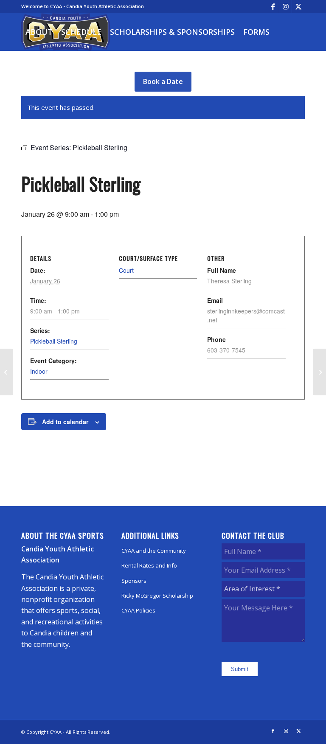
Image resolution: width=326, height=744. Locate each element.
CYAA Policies (138, 610)
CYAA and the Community (153, 550)
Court (126, 270)
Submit (239, 669)
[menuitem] (39, 31)
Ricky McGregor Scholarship (157, 595)
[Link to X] (298, 6)
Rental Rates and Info (149, 565)
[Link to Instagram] (285, 6)
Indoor (39, 371)
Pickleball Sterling (53, 341)
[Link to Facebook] (273, 6)
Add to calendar (65, 421)
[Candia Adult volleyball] (6, 372)
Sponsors (133, 581)
